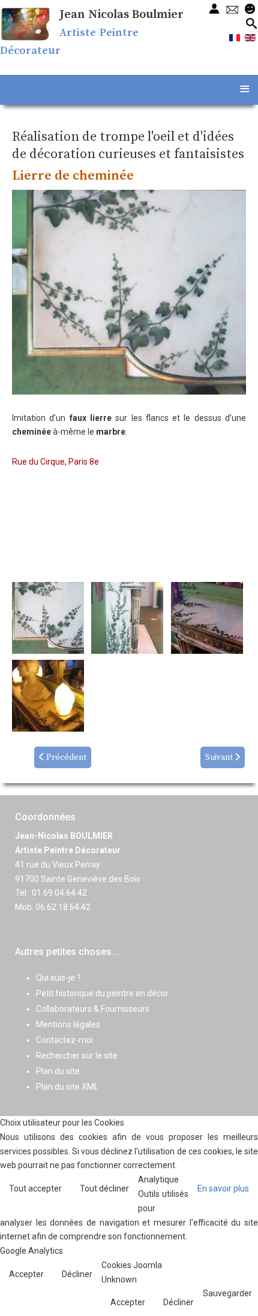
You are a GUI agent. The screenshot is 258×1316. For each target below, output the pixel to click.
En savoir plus (223, 1188)
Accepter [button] (26, 1274)
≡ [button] (244, 88)
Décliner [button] (77, 1274)
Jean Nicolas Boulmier (121, 14)
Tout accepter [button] (35, 1188)
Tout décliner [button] (104, 1188)
